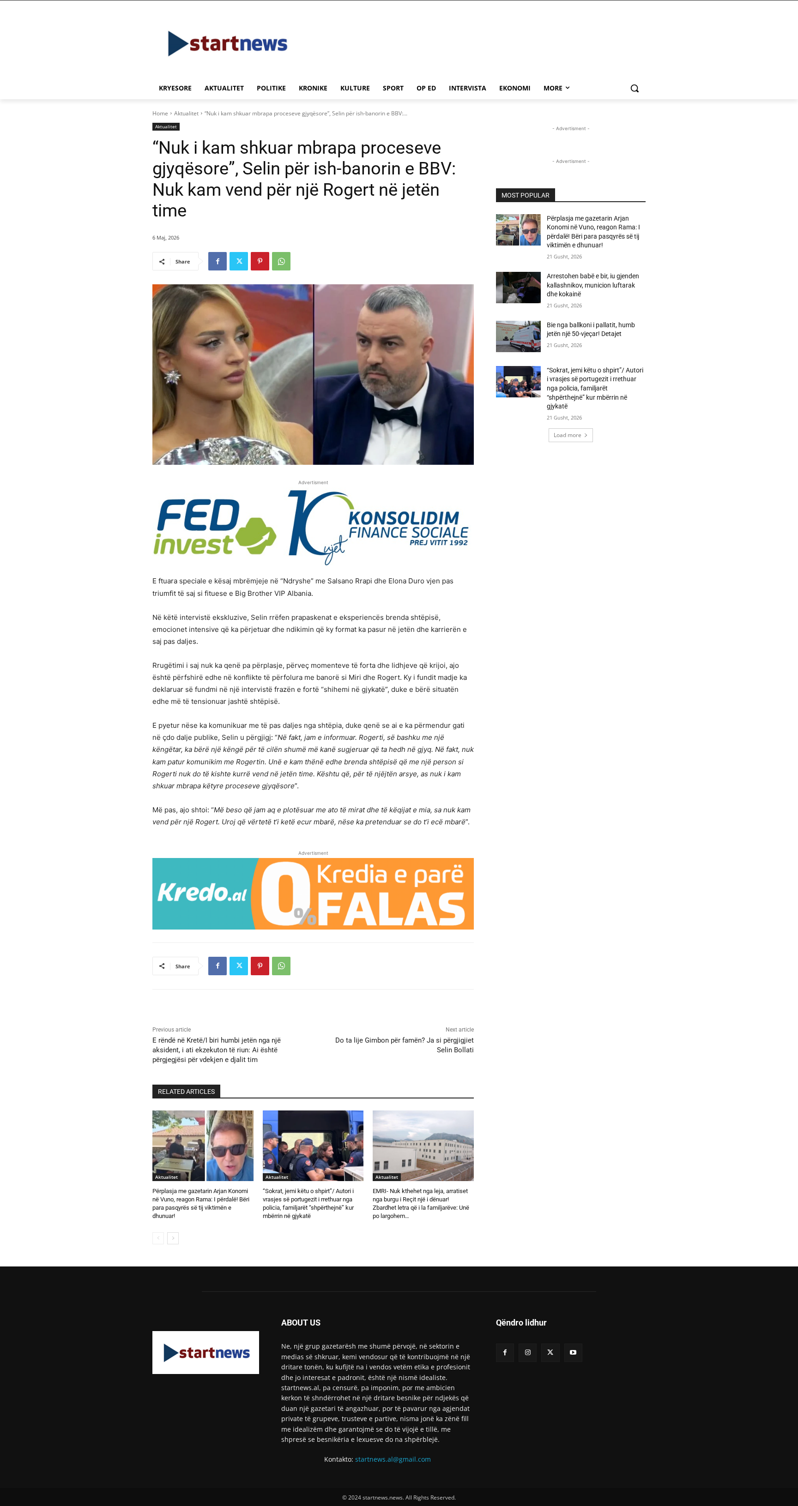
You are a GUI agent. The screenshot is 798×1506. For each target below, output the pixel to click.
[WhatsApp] (281, 261)
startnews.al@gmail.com (393, 1459)
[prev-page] (158, 1238)
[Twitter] (239, 261)
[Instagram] (528, 1353)
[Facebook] (217, 261)
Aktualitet (186, 113)
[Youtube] (573, 1353)
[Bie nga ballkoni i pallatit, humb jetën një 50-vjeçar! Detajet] (518, 336)
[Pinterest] (260, 261)
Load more (567, 435)
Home (160, 113)
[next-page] (173, 1238)
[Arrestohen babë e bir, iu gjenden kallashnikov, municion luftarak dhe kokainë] (518, 287)
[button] (634, 88)
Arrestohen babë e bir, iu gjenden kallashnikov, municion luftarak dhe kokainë (593, 285)
